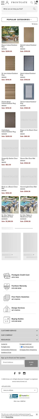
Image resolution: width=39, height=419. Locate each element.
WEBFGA (22, 401)
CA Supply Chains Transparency (28, 350)
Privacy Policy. (9, 417)
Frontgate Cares (5, 347)
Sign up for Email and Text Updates (13, 358)
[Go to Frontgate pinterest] (19, 373)
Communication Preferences (9, 350)
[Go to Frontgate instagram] (24, 373)
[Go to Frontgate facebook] (15, 373)
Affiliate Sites (6, 386)
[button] (2, 3)
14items (34, 24)
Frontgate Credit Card (25, 344)
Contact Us (4, 344)
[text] (9, 51)
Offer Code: (17, 401)
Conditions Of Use (6, 352)
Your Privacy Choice (28, 347)
